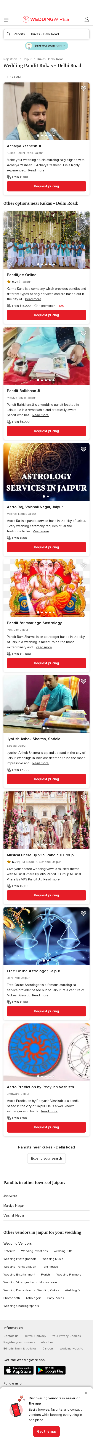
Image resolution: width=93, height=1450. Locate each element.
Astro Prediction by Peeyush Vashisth (40, 1087)
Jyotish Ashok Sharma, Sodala (33, 738)
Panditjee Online (22, 274)
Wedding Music (52, 1259)
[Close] (86, 1393)
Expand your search (46, 1158)
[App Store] (18, 1374)
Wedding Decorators (17, 1290)
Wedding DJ (73, 1290)
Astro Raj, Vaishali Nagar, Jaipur (35, 507)
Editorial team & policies (20, 1348)
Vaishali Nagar (13, 1215)
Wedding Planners (68, 1274)
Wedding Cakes (48, 1290)
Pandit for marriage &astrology (34, 622)
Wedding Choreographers (21, 1306)
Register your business (19, 1342)
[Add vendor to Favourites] (83, 88)
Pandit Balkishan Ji (23, 390)
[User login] (87, 19)
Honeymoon (48, 1282)
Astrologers (34, 1298)
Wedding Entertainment (19, 1274)
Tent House (50, 1267)
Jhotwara (10, 1196)
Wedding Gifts (63, 1251)
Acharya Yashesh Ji (24, 146)
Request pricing (46, 186)
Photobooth (11, 1298)
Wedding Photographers (20, 1259)
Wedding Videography (18, 1282)
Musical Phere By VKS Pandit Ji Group (40, 855)
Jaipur (27, 59)
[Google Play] (50, 1374)
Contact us (10, 1336)
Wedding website (71, 1348)
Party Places (55, 1298)
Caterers (9, 1251)
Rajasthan (10, 59)
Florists (46, 1274)
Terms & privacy (35, 1336)
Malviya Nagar (13, 1206)
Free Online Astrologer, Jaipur (33, 971)
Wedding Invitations (34, 1251)
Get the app (46, 1431)
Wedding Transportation (19, 1267)
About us (47, 1342)
